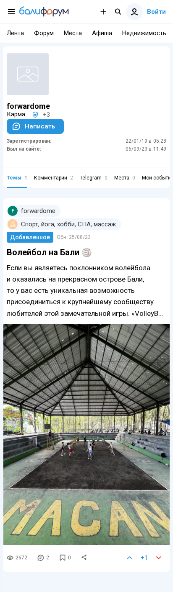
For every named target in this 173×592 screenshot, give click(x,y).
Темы (17, 178)
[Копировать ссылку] (84, 557)
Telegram (93, 178)
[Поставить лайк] (129, 557)
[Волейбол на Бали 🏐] (86, 434)
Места (124, 178)
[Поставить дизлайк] (158, 557)
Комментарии (53, 178)
